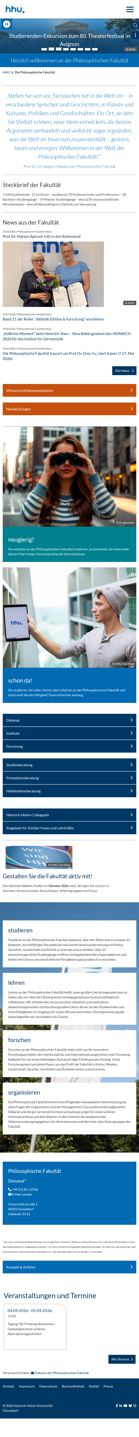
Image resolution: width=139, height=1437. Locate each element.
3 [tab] (58, 48)
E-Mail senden (21, 1194)
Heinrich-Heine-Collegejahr (27, 815)
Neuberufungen (18, 409)
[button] (135, 25)
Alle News (122, 371)
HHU (6, 72)
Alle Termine (120, 1359)
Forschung (14, 746)
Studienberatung (19, 765)
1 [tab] (44, 49)
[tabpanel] (69, 36)
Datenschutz (48, 1386)
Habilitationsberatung (23, 791)
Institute (13, 733)
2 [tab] (51, 49)
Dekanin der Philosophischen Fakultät (62, 1373)
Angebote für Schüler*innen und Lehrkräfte (40, 828)
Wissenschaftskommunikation (29, 390)
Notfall (94, 1386)
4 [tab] (66, 49)
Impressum (27, 1386)
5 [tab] (73, 49)
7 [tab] (87, 49)
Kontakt (8, 1386)
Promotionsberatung (22, 778)
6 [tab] (80, 49)
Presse (108, 1386)
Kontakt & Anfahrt (20, 1267)
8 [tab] (95, 49)
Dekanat (13, 720)
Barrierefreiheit (73, 1386)
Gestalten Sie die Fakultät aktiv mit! (47, 876)
